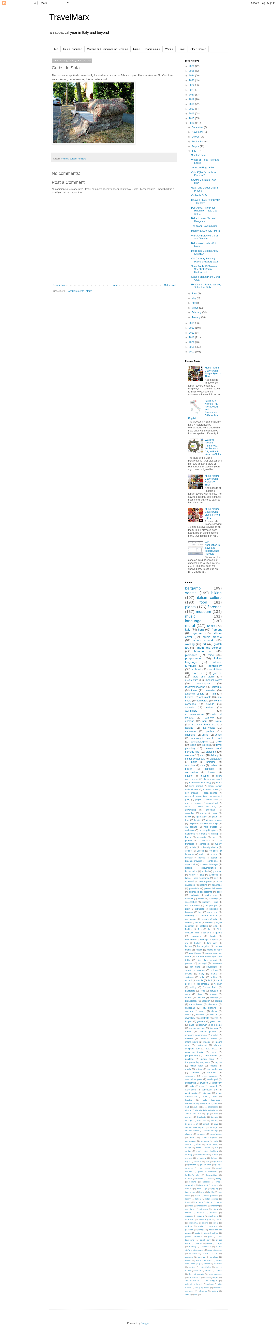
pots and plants (204, 676)
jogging (215, 1189)
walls (202, 755)
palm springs (210, 793)
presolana (217, 963)
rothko (199, 1069)
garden (198, 633)
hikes (209, 1178)
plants (190, 607)
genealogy (201, 816)
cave (216, 1124)
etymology (190, 1018)
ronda (188, 1069)
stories (206, 744)
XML (187, 1107)
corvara (189, 1011)
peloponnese (191, 1055)
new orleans (191, 793)
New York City (207, 806)
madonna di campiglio (196, 1035)
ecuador (200, 1014)
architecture (191, 680)
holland (192, 1182)
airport (200, 994)
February (197, 312)
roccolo (213, 1065)
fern (200, 929)
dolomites (210, 690)
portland (189, 963)
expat (214, 813)
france (188, 837)
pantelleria (194, 888)
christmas (190, 1008)
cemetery (189, 915)
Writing (169, 49)
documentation (208, 868)
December (198, 127)
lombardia (202, 700)
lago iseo (212, 943)
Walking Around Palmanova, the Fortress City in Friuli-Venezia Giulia (213, 447)
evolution (201, 1158)
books (211, 625)
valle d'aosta (210, 827)
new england (205, 881)
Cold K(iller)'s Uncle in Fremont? (203, 174)
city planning (210, 1008)
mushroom (213, 1216)
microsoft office (208, 1038)
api (207, 1113)
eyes (215, 1018)
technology (215, 665)
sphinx (214, 977)
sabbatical (205, 840)
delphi (198, 922)
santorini (195, 1072)
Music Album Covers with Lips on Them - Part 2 (213, 513)
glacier (189, 775)
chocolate (210, 809)
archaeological (199, 741)
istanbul (188, 1189)
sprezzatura (191, 902)
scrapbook (205, 844)
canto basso (195, 1004)
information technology (200, 782)
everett (188, 1158)
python (188, 840)
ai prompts (211, 905)
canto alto (212, 861)
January (196, 317)
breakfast (201, 1120)
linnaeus (214, 1028)
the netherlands (196, 1274)
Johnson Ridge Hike (202, 167)
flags (187, 1161)
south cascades (204, 1260)
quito (219, 892)
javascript (201, 837)
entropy (188, 1154)
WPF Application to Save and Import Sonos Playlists (212, 548)
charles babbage (209, 864)
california (217, 687)
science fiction (210, 1253)
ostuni (215, 1223)
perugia (201, 1230)
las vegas (209, 727)
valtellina (211, 751)
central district (209, 915)
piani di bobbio (211, 1233)
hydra (215, 939)
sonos (218, 734)
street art (198, 673)
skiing (205, 734)
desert (208, 922)
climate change (211, 1130)
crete (216, 1141)
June (195, 293)
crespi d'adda (209, 919)
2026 (192, 66)
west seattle (191, 1093)
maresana (190, 731)
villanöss (203, 1291)
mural (190, 625)
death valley (212, 1144)
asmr (216, 1113)
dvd (216, 1148)
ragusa (218, 1062)
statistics (218, 1264)
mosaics (189, 1216)
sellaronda (190, 1076)
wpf (196, 1294)
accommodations (194, 714)
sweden (204, 1083)
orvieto (205, 1223)
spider (198, 803)
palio (200, 1226)
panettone (217, 885)
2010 (192, 337)
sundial (199, 980)
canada (203, 833)
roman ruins (212, 799)
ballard (214, 765)
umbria (192, 847)
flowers (211, 772)
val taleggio (211, 1281)
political (210, 731)
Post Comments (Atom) (79, 291)
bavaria (214, 1117)
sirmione (189, 1257)
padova (188, 1226)
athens (188, 997)
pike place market (207, 960)
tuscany (206, 902)
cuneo (203, 813)
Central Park (210, 987)
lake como (216, 1025)
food (203, 602)
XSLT (196, 1107)
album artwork (203, 640)
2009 (192, 342)
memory (215, 1206)
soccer (188, 1260)
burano (188, 1124)
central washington (194, 1127)
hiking (216, 593)
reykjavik (194, 895)
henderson (190, 939)
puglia (198, 799)
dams (214, 1011)
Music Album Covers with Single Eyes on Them (213, 372)
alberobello (213, 1107)
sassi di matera (214, 1250)
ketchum (203, 1025)
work (187, 806)
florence (215, 607)
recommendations (195, 687)
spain (193, 744)
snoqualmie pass (193, 1079)
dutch (207, 1148)
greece (217, 673)
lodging (197, 820)
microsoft (204, 1209)
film (214, 693)
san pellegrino (214, 1069)
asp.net (188, 1117)
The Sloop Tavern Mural (204, 226)
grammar (217, 871)
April (194, 302)
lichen (198, 1199)
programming (193, 658)
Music (136, 49)
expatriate (204, 1018)
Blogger (145, 1323)
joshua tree (190, 1192)
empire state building (207, 1151)
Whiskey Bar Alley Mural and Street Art (204, 237)
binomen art (203, 651)
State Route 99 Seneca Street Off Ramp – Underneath (204, 269)
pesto (197, 1233)
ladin (187, 878)
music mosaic (212, 636)
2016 (192, 113)
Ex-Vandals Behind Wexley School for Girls (206, 286)
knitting (197, 943)
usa (216, 902)
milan (215, 1209)
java (202, 874)
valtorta (210, 1284)
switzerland (212, 803)
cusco (202, 1011)
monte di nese (214, 949)
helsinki (199, 1178)
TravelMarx (69, 17)
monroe (200, 1213)
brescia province (193, 861)
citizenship (190, 919)
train (201, 1086)
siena (214, 973)
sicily (201, 973)
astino (202, 854)
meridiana (189, 1209)
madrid (214, 1035)
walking (190, 644)
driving (214, 833)
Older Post (170, 285)
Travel (181, 49)
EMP (215, 1096)
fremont (65, 158)
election (213, 1014)
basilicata (201, 1117)
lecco (197, 1195)
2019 (192, 99)
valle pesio (190, 1089)
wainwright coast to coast (206, 738)
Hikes (55, 49)
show (219, 741)
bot (200, 912)
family (188, 816)
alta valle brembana (203, 724)
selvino (188, 973)
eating (188, 1151)
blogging (213, 909)
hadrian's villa (192, 1175)
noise (194, 762)
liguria (188, 1202)
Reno (202, 990)
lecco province (211, 1195)
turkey (218, 844)
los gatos (198, 1202)
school (196, 669)
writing (193, 987)
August (196, 146)
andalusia (189, 830)
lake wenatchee (201, 878)
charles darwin (192, 1130)
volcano (189, 755)
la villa (211, 1192)
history (192, 874)
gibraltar (192, 1165)
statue (192, 1267)
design (188, 1148)
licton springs (211, 1199)
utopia (215, 1277)
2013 (192, 323)
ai (203, 1107)
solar (202, 977)
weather (218, 984)
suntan (208, 1270)
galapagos (216, 758)
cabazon (206, 1001)
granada (201, 1021)
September (198, 141)
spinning (213, 898)
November (198, 132)
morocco (214, 1213)
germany (218, 1161)
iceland (189, 727)
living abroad (196, 786)
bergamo (193, 588)
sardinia (189, 898)
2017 (192, 108)
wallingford (191, 710)
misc (211, 655)
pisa (210, 1236)
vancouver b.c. (209, 1089)
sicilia (218, 721)
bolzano (189, 912)
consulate (190, 813)
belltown (189, 857)
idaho (191, 1025)
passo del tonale (213, 888)
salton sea (211, 895)
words (188, 1294)
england (189, 721)
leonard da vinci (197, 1028)
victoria (200, 851)
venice (188, 851)
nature (209, 707)
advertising (190, 809)
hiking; (219, 1178)
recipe (209, 1243)
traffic (191, 1086)
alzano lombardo (193, 1113)
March (195, 307)
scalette (193, 1253)
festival (205, 871)
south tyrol (212, 1079)
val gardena (203, 984)
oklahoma (193, 1223)
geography (196, 936)
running (192, 1246)
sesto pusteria (209, 1076)
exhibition (215, 669)
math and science (209, 647)
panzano (213, 1226)
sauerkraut (211, 967)
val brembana (192, 905)
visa (202, 765)
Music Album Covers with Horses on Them (212, 480)
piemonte (191, 655)
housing (204, 775)
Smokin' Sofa (198, 155)
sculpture (190, 765)
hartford (188, 1178)
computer (201, 1134)
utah (206, 1277)
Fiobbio (188, 1100)
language (193, 621)
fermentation (191, 871)
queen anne (207, 1059)
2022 (192, 85)
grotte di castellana (208, 1171)
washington (203, 683)
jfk (206, 1189)
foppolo (188, 1021)
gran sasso (204, 1168)
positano (189, 1059)
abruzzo (214, 990)
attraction (199, 909)
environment (202, 1154)
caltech (206, 1124)
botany (189, 697)
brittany (214, 1120)
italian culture (209, 597)
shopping (190, 734)
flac (209, 929)
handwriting (211, 1175)
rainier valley (196, 1065)
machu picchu (208, 1031)
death (188, 922)
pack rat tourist (194, 1052)
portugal (202, 963)
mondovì (189, 881)
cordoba (192, 1137)
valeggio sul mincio (194, 1284)
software (189, 977)
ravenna (199, 1243)
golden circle (205, 1165)
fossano (197, 1161)
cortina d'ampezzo (209, 1137)
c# (197, 1124)
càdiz (198, 1144)
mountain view (210, 789)
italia (199, 1189)
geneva (207, 932)
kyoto (201, 1192)
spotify (207, 1264)
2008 (192, 347)
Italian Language (72, 49)
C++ (205, 1096)
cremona (205, 1141)
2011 (192, 332)
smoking (214, 1257)
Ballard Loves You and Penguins (203, 220)
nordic (219, 1219)
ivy (186, 943)
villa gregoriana (202, 1287)
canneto (209, 717)
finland (214, 1158)
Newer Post (59, 285)
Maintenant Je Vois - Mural (205, 230)
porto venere (210, 1055)
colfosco (209, 768)
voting (215, 1291)
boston (214, 857)
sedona (214, 970)
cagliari (218, 1001)
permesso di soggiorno (200, 892)
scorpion (211, 1072)
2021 (192, 90)
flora (201, 629)
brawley (214, 997)
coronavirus (191, 772)
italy (187, 629)
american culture (194, 693)
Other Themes (198, 49)
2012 (192, 327)
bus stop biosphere (208, 830)
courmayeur (190, 1141)
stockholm (205, 1267)
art (204, 644)
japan (214, 816)
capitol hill (190, 864)
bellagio (188, 1120)
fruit (207, 1161)
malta (190, 1206)
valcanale (213, 1086)
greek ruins (216, 1021)
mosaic (206, 1042)
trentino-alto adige (209, 823)
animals (189, 707)
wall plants (205, 697)
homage (204, 939)
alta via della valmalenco (206, 1110)
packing (203, 885)
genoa (219, 932)
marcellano (202, 1206)
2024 (192, 75)
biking (214, 755)
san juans (195, 967)
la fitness (213, 874)
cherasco (212, 1004)
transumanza (194, 1277)
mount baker (195, 953)
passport (189, 1230)
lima (187, 820)
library (188, 1199)
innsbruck (203, 1185)
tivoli (210, 980)
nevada (210, 704)
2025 (192, 70)
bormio (202, 857)
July (194, 151)
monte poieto (191, 1042)
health (213, 936)
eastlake (204, 926)
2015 (192, 118)
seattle (191, 593)
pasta (213, 1052)
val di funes (192, 1281)
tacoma (218, 1270)
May (194, 298)
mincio (188, 1213)
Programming (152, 49)
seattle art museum (195, 970)
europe (215, 1154)
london (188, 946)
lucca (209, 1202)
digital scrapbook (195, 758)
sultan (198, 1270)
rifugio (219, 1243)
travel (194, 690)
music (190, 616)
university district (209, 847)
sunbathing (190, 1083)
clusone (188, 1134)
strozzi (188, 980)
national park (205, 1219)
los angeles (203, 946)
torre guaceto (215, 1274)
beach (188, 768)
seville (201, 898)
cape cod (212, 912)
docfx (198, 1148)
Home (115, 285)
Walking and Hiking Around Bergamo (107, 49)
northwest (202, 1045)
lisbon (188, 1031)
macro (219, 1202)
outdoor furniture (78, 158)
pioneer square (214, 820)
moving (200, 1216)
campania (190, 833)
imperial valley (213, 680)
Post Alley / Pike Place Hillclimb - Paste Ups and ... (204, 210)
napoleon (189, 1219)
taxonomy (217, 1083)
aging (187, 994)
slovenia (201, 1257)
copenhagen (216, 1134)
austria (214, 854)
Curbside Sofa (199, 195)
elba (215, 926)
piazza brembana (193, 1236)
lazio (216, 878)
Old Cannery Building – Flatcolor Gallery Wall (204, 260)
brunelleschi (191, 1001)
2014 (192, 123)
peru (204, 721)
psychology (205, 1240)
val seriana (191, 827)
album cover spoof (212, 779)
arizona (213, 994)
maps (214, 837)
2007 (192, 351)
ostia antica (212, 1048)
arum (187, 909)
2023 (192, 80)
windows (207, 1093)
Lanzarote (190, 990)
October (196, 136)
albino (188, 1110)
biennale (201, 997)
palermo (211, 762)
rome (187, 803)
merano (189, 1038)
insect (219, 782)
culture (188, 1144)
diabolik (188, 868)
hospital (206, 1182)
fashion (188, 929)
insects (215, 1185)
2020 (192, 94)
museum (203, 611)
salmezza (206, 1246)
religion (192, 823)
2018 (192, 104)
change (213, 1127)
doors (188, 1014)
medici (199, 949)
